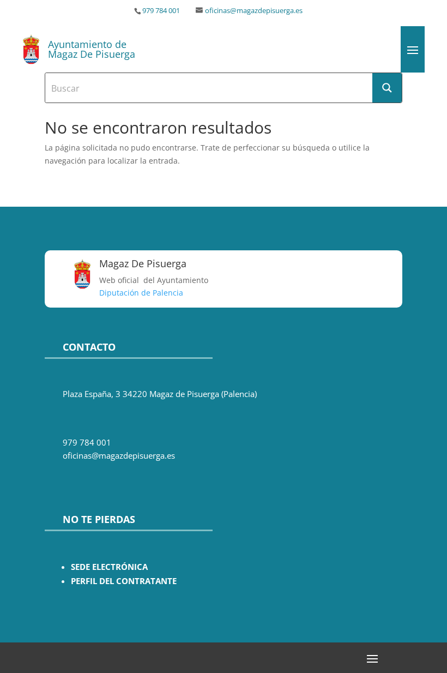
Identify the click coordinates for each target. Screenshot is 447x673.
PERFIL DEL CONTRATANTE (124, 581)
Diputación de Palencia (141, 292)
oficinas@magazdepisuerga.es (254, 10)
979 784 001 (161, 10)
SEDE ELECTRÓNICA (109, 567)
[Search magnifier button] (387, 88)
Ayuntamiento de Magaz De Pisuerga (91, 49)
